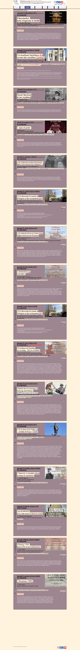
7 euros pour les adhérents (34, 64)
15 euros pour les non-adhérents (46, 64)
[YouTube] (62, 2)
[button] (15, 20)
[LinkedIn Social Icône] (57, 2)
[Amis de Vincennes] (60, 2)
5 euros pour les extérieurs (43, 168)
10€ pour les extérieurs (21, 134)
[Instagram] (55, 2)
